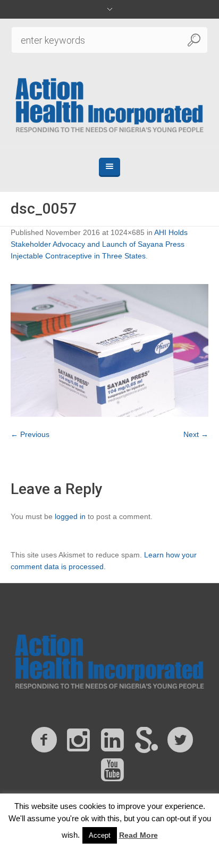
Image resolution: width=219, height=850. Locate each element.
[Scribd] (146, 740)
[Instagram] (78, 740)
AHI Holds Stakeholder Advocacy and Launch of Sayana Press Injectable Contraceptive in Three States (99, 244)
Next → (195, 434)
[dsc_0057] (109, 350)
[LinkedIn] (112, 740)
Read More (138, 835)
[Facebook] (44, 740)
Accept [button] (100, 835)
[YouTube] (112, 770)
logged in (70, 516)
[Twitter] (180, 740)
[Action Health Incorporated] (109, 104)
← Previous (30, 434)
